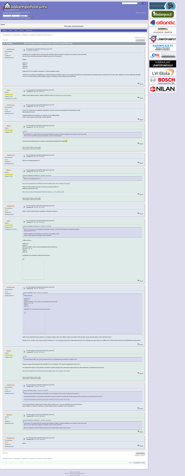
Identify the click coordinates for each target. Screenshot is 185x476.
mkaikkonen (11, 49)
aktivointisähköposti (10, 13)
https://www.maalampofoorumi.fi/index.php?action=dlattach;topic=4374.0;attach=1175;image (46, 183)
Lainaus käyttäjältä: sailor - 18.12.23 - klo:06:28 (35, 292)
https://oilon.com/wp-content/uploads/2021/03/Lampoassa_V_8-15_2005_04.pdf (43, 191)
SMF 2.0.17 (67, 473)
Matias (9, 126)
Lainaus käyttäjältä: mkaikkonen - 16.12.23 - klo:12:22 (37, 175)
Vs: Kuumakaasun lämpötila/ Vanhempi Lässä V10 (40, 90)
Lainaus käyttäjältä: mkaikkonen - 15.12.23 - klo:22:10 (37, 420)
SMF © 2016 (74, 473)
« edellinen (137, 37)
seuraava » (142, 37)
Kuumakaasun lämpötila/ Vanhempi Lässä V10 (39, 49)
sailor (8, 90)
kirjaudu (20, 12)
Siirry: (130, 462)
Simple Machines (81, 473)
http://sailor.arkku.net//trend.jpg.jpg (62, 95)
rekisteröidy (27, 12)
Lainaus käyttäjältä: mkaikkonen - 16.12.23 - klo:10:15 (37, 226)
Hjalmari (9, 415)
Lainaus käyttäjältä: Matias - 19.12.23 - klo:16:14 (35, 390)
